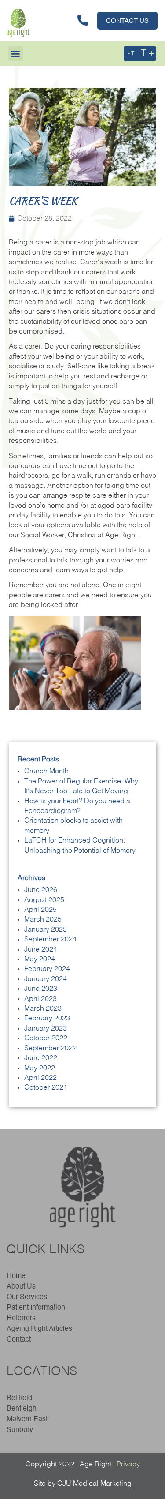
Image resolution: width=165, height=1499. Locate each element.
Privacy (128, 1464)
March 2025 (43, 919)
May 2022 (39, 1068)
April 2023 (40, 999)
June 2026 (40, 890)
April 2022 (40, 1078)
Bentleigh (22, 1409)
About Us (21, 1286)
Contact (19, 1339)
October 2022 (45, 1038)
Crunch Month (46, 771)
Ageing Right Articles (39, 1329)
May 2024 (39, 959)
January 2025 (45, 929)
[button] (15, 53)
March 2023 (43, 1008)
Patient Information (36, 1308)
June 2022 (40, 1058)
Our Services (27, 1297)
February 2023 (47, 1018)
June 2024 (40, 949)
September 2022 (50, 1048)
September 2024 (50, 939)
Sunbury (20, 1430)
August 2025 (44, 900)
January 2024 (45, 979)
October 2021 (45, 1087)
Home (16, 1276)
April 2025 (40, 910)
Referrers (21, 1318)
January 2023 (45, 1028)
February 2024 (47, 969)
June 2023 (40, 989)
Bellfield (19, 1398)
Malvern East (27, 1419)
